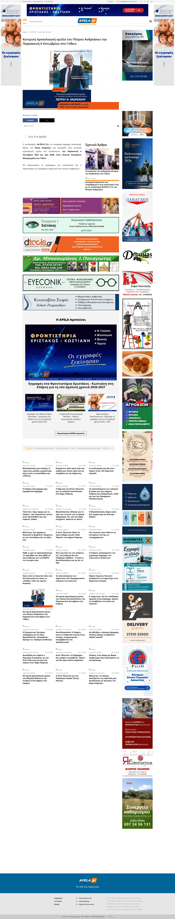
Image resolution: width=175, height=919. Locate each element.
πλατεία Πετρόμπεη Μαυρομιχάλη (88, 448)
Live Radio (58, 901)
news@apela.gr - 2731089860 (43, 1)
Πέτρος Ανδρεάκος (62, 448)
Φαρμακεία (58, 898)
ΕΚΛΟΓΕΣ (33, 32)
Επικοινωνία (27, 1)
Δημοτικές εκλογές (44, 32)
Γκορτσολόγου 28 (85, 898)
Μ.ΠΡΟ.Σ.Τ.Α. (106, 448)
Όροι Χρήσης (85, 917)
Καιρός (56, 904)
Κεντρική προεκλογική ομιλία (44, 448)
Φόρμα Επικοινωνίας (86, 904)
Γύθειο (72, 448)
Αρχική (25, 32)
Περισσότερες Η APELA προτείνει (71, 433)
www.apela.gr (75, 917)
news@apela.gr (84, 901)
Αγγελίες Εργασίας (36, 21)
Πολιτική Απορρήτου (98, 917)
